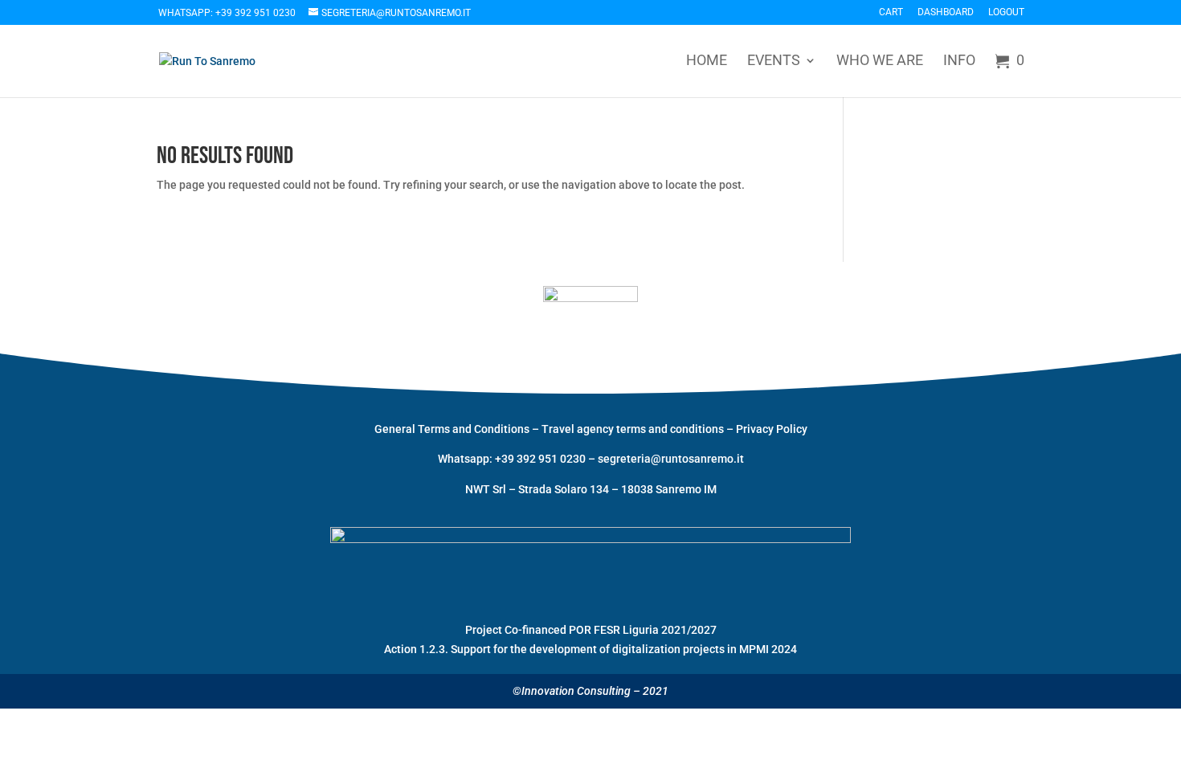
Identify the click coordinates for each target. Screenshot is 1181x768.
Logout (1006, 12)
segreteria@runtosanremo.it (671, 458)
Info (959, 61)
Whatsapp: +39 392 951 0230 (227, 12)
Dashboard (945, 12)
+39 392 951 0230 (541, 458)
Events (773, 61)
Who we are (879, 61)
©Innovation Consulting (572, 690)
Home (706, 61)
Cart (891, 12)
